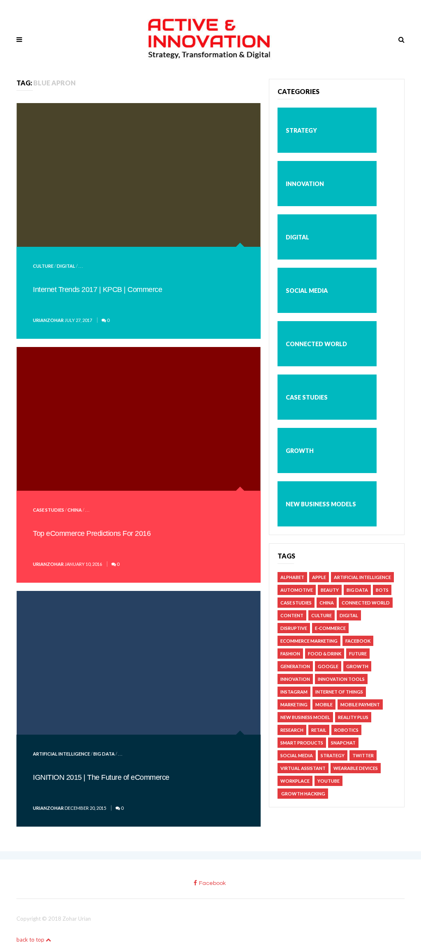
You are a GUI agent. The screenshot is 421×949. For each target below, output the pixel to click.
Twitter (363, 755)
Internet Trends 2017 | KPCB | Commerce (97, 289)
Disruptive (293, 628)
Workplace (295, 781)
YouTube (328, 781)
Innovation (305, 183)
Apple (319, 577)
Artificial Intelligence (61, 753)
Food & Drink (324, 653)
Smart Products (301, 742)
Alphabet (292, 577)
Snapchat (343, 742)
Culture (43, 266)
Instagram (294, 691)
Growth (300, 450)
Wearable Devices (355, 768)
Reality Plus (353, 717)
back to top (31, 939)
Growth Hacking (302, 793)
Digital (66, 266)
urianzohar (48, 320)
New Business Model (305, 717)
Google (328, 666)
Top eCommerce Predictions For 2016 (91, 533)
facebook (212, 883)
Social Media (307, 290)
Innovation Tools (341, 679)
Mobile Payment (360, 704)
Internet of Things (339, 691)
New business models (321, 504)
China (74, 509)
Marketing (294, 704)
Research (291, 730)
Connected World (316, 343)
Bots (382, 590)
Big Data (104, 753)
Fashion (290, 653)
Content (291, 615)
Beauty (330, 590)
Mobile (324, 704)
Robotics (346, 730)
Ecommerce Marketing (309, 640)
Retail (318, 730)
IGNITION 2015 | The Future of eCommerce (101, 777)
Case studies (48, 509)
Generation (295, 666)
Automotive (296, 590)
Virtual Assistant (303, 768)
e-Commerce (330, 628)
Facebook (357, 640)
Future (358, 653)
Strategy (301, 130)
